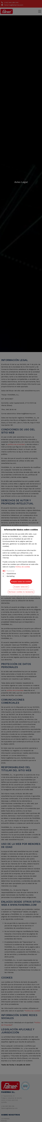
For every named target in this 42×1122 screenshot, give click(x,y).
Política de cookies (22, 567)
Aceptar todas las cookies (21, 581)
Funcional (10, 571)
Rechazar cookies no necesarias (21, 592)
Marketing (10, 576)
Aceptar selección (21, 587)
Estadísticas (11, 573)
